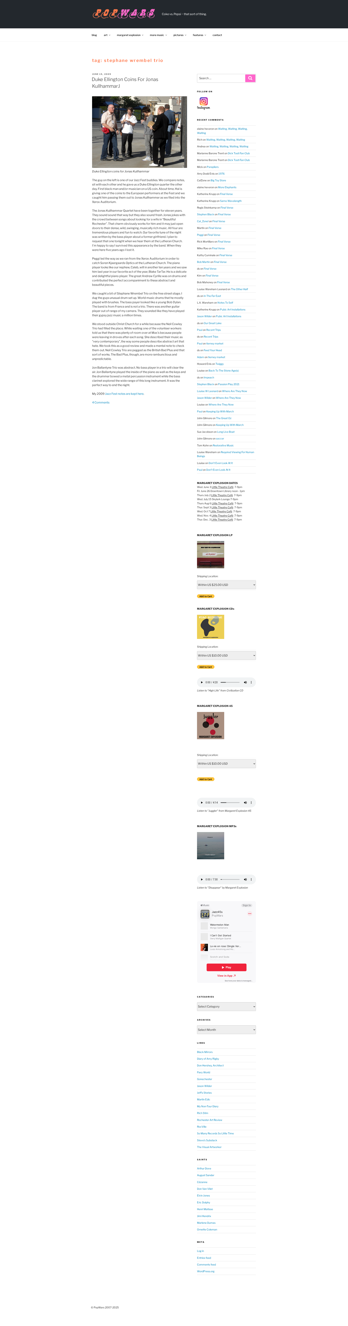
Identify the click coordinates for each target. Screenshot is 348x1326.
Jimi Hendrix (204, 1216)
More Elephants (227, 187)
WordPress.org (205, 1271)
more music (157, 35)
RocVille (201, 1126)
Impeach (209, 377)
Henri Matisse (205, 1209)
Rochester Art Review (209, 1119)
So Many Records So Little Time (215, 1133)
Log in (200, 1250)
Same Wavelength (231, 200)
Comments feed (206, 1264)
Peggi (200, 234)
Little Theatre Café (222, 487)
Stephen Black (205, 214)
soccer (220, 438)
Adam (200, 357)
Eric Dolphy (203, 1202)
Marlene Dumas (206, 1222)
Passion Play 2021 (228, 384)
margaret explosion (128, 35)
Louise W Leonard (207, 391)
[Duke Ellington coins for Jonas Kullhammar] (139, 132)
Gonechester (204, 1079)
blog (94, 35)
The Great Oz (223, 418)
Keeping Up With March (220, 411)
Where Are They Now (234, 391)
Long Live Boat (226, 431)
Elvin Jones (203, 1195)
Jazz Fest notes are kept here (124, 393)
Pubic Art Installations (232, 309)
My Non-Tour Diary (207, 1106)
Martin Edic (203, 1099)
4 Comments (100, 402)
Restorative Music (223, 445)
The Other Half (239, 289)
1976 (222, 173)
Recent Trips (213, 329)
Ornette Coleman (207, 1229)
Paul (199, 329)
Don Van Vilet (205, 1188)
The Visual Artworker (209, 1147)
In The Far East (212, 295)
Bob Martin (203, 261)
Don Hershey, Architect (210, 1065)
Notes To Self (225, 302)
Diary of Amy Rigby (208, 1058)
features (198, 35)
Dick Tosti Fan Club (239, 153)
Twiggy (220, 363)
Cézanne (202, 1182)
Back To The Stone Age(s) (224, 370)
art (105, 35)
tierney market (214, 343)
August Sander (205, 1175)
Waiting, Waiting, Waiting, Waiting (225, 139)
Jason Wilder (204, 316)
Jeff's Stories (204, 1092)
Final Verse (226, 193)
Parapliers (213, 166)
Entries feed (204, 1257)
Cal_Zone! (202, 221)
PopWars (181, 12)
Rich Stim (202, 1113)
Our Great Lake (212, 323)
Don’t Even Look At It (221, 463)
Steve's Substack (207, 1140)
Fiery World (203, 1072)
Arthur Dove (204, 1168)
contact (217, 35)
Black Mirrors (205, 1051)
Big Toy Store (218, 180)
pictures (178, 35)
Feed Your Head (213, 350)
